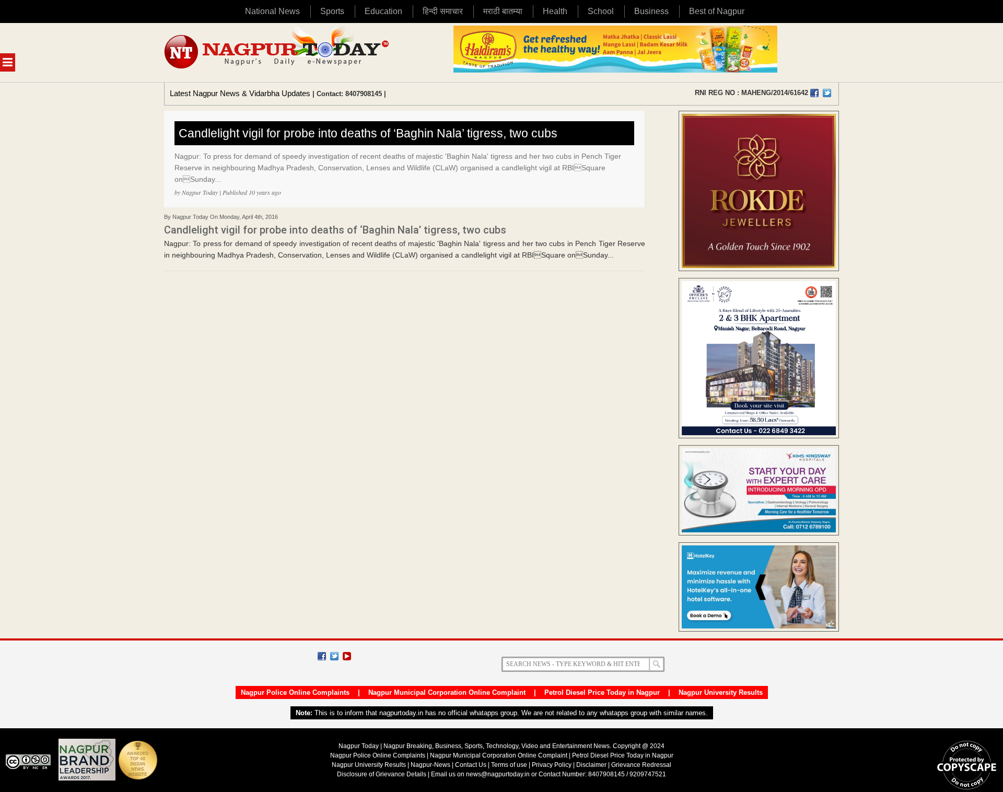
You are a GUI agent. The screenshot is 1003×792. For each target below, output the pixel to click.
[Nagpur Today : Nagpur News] (277, 52)
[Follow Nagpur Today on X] (334, 656)
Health (555, 11)
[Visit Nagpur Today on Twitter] (827, 93)
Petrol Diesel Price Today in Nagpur (602, 692)
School (601, 11)
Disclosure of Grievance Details (381, 774)
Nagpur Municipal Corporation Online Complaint (447, 692)
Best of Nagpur (716, 11)
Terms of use (509, 764)
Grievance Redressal (641, 764)
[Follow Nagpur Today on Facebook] (322, 656)
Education (383, 11)
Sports (332, 11)
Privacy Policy (552, 764)
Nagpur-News (430, 764)
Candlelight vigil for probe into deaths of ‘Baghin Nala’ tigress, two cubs (368, 133)
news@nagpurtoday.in (498, 774)
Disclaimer (592, 764)
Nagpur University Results (721, 692)
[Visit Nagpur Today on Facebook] (814, 93)
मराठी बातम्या (502, 11)
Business (651, 11)
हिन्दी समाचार (443, 11)
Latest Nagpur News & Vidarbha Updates (240, 93)
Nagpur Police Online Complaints (295, 692)
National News (272, 11)
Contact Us (470, 764)
